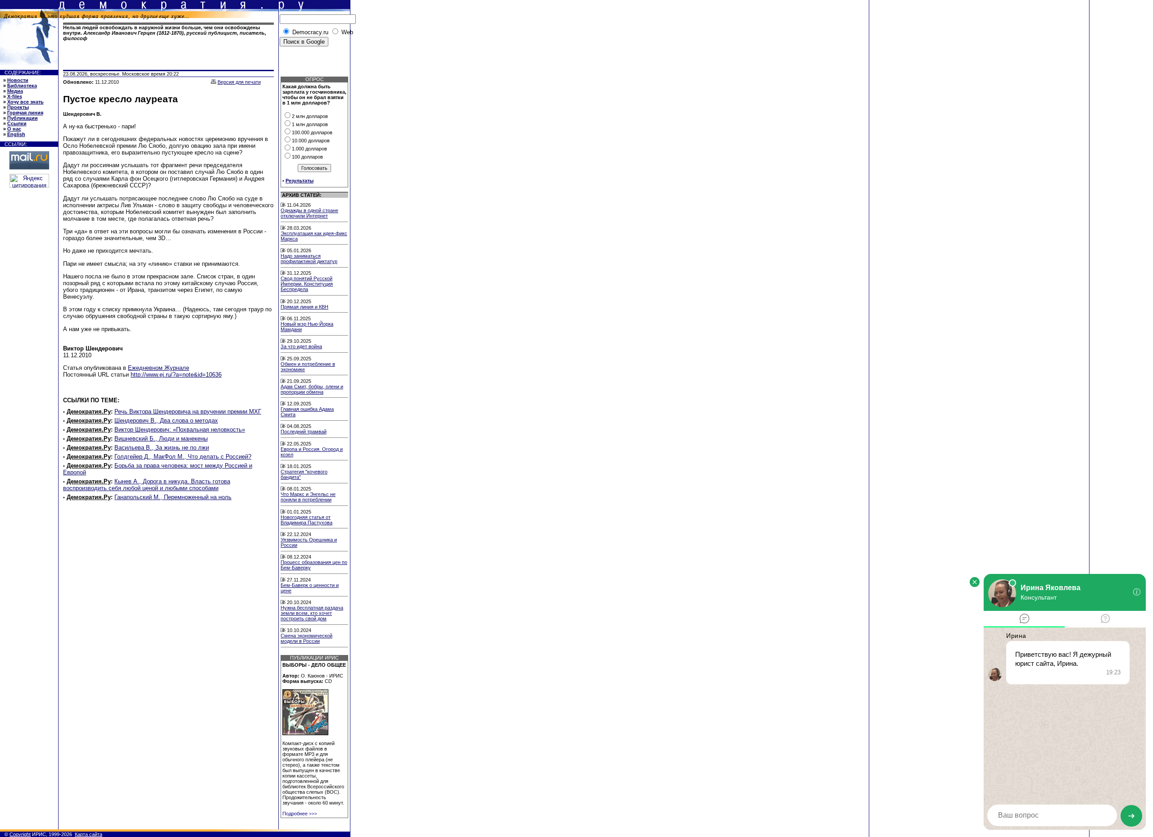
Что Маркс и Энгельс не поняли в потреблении (308, 496)
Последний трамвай (304, 431)
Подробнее (299, 813)
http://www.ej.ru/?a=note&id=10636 (176, 374)
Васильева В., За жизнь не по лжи (161, 447)
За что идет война (301, 346)
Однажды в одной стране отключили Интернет (309, 213)
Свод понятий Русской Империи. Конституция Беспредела (307, 284)
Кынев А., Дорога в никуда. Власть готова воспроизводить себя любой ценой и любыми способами (146, 484)
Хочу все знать (25, 102)
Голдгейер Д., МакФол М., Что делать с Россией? (182, 456)
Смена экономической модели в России (306, 638)
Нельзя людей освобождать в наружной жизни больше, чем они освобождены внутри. (164, 33)
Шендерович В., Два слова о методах (166, 420)
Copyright (20, 834)
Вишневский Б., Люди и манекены (161, 438)
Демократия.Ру (89, 411)
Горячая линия (25, 112)
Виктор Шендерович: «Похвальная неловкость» (179, 429)
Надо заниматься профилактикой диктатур (309, 258)
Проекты (18, 107)
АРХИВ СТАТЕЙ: (302, 195)
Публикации (22, 118)
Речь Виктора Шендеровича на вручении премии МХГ (187, 411)
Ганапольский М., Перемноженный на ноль (173, 497)
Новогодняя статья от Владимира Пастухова (306, 519)
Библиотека (22, 85)
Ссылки (17, 123)
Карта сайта (88, 834)
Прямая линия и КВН (304, 306)
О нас (14, 129)
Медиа (15, 91)
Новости (17, 80)
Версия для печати (239, 82)
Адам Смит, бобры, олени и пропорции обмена (312, 389)
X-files (14, 96)
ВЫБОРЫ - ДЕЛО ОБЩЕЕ (314, 665)
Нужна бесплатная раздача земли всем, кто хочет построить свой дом (312, 613)
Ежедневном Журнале (158, 367)
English (16, 134)
